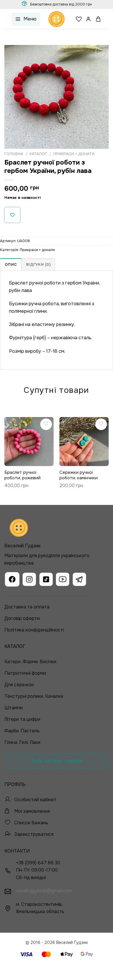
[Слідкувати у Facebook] (12, 580)
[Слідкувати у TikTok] (46, 580)
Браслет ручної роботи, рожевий (22, 475)
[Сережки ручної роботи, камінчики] (84, 441)
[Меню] (26, 19)
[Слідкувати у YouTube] (62, 580)
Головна (13, 153)
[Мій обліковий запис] (89, 19)
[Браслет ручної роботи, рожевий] (29, 441)
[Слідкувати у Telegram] (79, 580)
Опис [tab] (11, 264)
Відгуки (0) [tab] (38, 264)
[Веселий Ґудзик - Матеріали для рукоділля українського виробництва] (56, 19)
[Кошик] (98, 19)
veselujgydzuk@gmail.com (44, 891)
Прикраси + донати (73, 153)
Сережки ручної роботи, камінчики (78, 475)
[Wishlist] (79, 19)
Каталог (38, 153)
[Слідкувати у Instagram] (29, 580)
